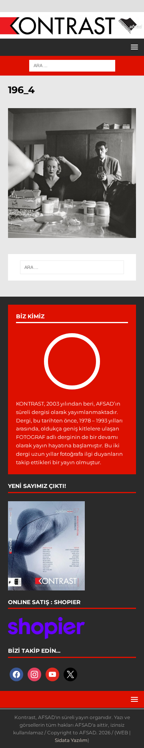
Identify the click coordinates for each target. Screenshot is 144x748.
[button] (133, 47)
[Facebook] (16, 673)
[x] (70, 673)
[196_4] (72, 233)
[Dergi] (72, 30)
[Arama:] (72, 65)
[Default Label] (52, 673)
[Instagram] (34, 673)
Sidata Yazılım (71, 740)
